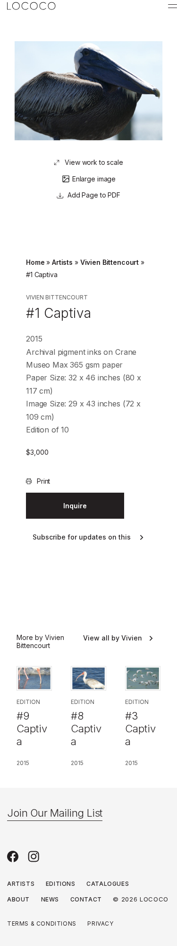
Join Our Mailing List (54, 813)
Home (35, 262)
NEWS (50, 899)
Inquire (75, 506)
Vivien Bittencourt (109, 262)
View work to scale (94, 162)
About (18, 899)
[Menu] (172, 6)
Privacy (100, 923)
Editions (61, 883)
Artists (62, 262)
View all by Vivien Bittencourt (112, 638)
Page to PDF (100, 195)
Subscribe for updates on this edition (82, 537)
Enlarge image (94, 179)
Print (43, 481)
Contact (86, 899)
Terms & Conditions (41, 923)
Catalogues (107, 883)
